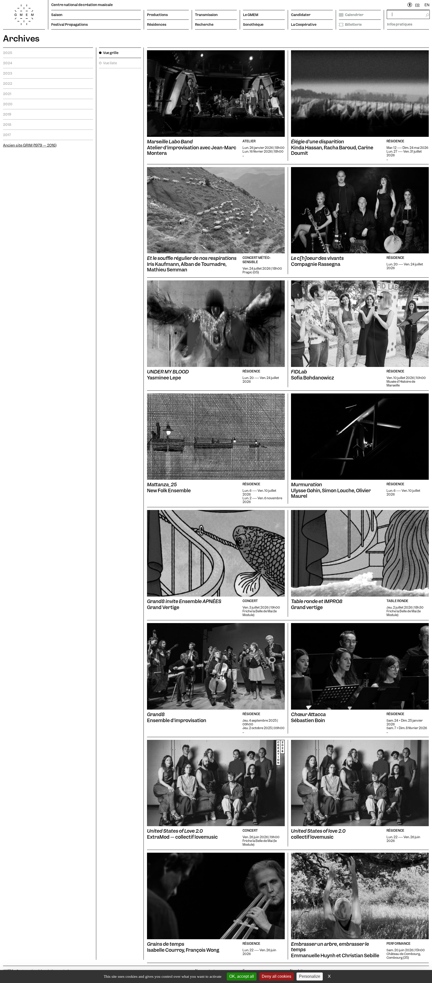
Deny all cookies (276, 976)
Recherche (204, 24)
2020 (7, 104)
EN (427, 5)
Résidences (156, 24)
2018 (7, 124)
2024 (7, 63)
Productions (157, 15)
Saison (56, 15)
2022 (7, 83)
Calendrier (354, 15)
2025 (7, 53)
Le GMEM (250, 15)
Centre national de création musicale (82, 5)
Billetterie (353, 24)
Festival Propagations (69, 24)
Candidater (300, 15)
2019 (7, 114)
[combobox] (417, 5)
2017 (7, 135)
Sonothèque (253, 24)
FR (417, 5)
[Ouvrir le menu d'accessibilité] (410, 5)
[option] (427, 5)
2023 (7, 73)
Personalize (309, 976)
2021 (7, 94)
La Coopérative (303, 24)
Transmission (206, 15)
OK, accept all (241, 976)
